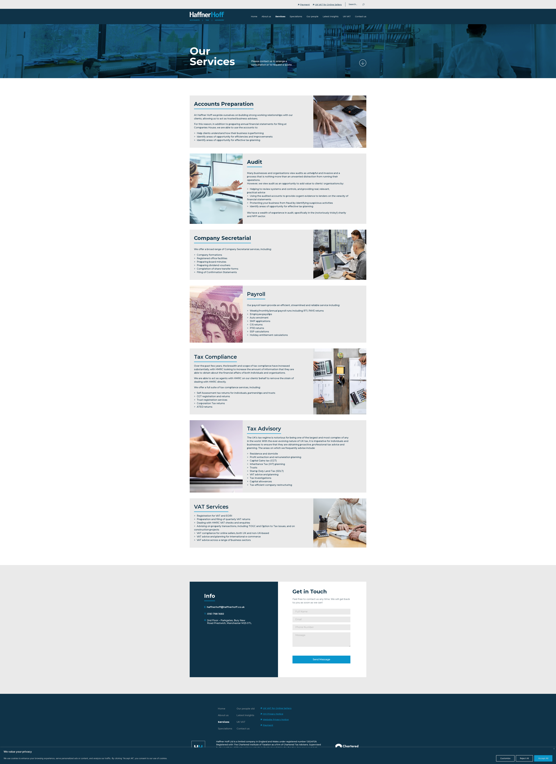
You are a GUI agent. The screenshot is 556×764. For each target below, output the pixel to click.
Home (254, 16)
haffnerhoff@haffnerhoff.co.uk (226, 607)
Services (280, 16)
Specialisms (296, 16)
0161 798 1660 (215, 614)
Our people (312, 16)
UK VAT (347, 16)
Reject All (524, 758)
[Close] (554, 748)
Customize (505, 758)
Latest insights (331, 16)
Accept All (543, 758)
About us (266, 16)
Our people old (246, 708)
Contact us (360, 16)
